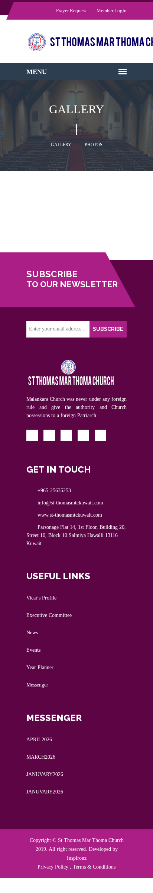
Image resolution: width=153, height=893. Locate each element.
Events (33, 650)
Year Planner (39, 667)
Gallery (61, 144)
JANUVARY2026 (44, 774)
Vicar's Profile (41, 598)
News (32, 632)
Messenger (37, 685)
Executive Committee (49, 615)
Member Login (111, 10)
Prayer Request (70, 10)
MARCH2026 (40, 757)
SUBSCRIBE (108, 329)
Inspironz (77, 858)
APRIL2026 (39, 739)
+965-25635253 (54, 490)
